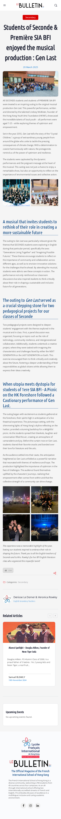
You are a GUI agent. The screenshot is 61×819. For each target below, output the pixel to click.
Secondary (23, 582)
